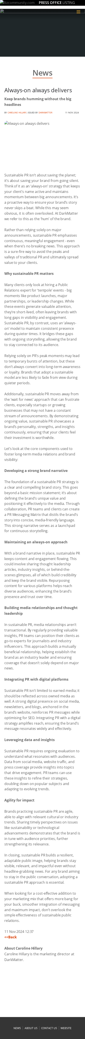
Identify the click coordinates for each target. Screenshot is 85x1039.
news (17, 1028)
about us (31, 1028)
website (66, 1028)
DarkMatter (45, 112)
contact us (49, 1028)
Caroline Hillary (17, 112)
